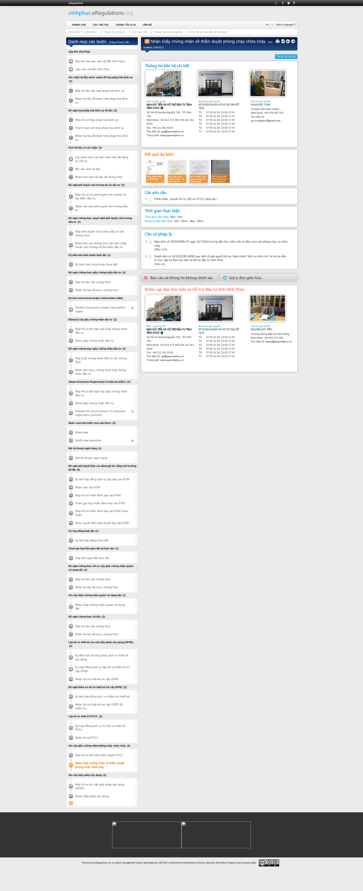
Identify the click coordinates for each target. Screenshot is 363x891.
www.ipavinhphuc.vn (172, 135)
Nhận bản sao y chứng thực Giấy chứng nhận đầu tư (100, 372)
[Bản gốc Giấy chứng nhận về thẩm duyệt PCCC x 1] (177, 171)
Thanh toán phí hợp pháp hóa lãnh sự (99, 128)
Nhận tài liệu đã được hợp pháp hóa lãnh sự (101, 137)
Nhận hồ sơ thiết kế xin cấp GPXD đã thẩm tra (99, 706)
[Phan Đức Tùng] (267, 83)
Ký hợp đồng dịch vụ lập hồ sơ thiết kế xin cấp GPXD (102, 669)
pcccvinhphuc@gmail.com (265, 120)
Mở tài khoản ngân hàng (91, 458)
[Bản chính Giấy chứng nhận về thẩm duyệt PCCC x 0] (199, 171)
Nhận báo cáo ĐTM (87, 487)
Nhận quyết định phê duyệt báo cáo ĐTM (102, 523)
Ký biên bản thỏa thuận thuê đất (96, 264)
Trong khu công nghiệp (168, 32)
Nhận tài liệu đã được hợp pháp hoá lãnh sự (101, 100)
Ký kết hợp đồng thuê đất (91, 540)
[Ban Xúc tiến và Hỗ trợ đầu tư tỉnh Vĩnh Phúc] (163, 83)
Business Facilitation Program (221, 862)
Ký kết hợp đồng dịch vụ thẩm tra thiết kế (102, 696)
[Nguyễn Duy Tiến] (267, 308)
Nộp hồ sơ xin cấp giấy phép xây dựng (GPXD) (99, 786)
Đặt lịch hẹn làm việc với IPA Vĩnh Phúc (100, 61)
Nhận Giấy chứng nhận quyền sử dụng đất (100, 606)
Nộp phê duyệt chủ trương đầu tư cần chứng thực (99, 233)
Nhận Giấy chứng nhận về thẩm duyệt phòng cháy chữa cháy (99, 765)
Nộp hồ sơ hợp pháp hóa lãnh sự (96, 120)
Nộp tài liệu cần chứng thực (92, 282)
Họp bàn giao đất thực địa (92, 558)
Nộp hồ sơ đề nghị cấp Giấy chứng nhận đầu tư (101, 330)
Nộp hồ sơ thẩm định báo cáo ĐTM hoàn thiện (101, 513)
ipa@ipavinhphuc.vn (172, 131)
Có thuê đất (140, 32)
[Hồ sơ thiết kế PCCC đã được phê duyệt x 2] (220, 171)
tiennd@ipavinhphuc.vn (278, 341)
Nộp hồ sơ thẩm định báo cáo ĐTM (98, 495)
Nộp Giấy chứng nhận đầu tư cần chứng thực (101, 360)
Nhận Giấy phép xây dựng (92, 796)
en (267, 24)
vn (273, 24)
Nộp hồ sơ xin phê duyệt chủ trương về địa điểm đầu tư (100, 196)
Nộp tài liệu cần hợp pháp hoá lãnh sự (99, 91)
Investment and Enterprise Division (187, 862)
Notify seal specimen (88, 440)
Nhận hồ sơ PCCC (86, 737)
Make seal (81, 432)
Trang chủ (79, 25)
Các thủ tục (101, 25)
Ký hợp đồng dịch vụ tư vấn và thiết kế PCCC (100, 728)
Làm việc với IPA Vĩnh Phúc (92, 69)
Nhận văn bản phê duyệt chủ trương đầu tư (101, 208)
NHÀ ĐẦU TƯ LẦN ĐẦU (82, 32)
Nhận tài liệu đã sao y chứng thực (96, 290)
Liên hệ (147, 25)
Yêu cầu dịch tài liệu (87, 169)
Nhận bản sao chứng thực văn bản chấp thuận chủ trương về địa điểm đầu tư (100, 245)
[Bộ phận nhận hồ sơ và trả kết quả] (215, 83)
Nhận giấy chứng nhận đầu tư (94, 340)
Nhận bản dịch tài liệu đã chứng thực (98, 177)
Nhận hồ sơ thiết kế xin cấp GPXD (97, 679)
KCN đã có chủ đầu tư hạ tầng (208, 32)
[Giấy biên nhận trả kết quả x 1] (155, 171)
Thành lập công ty (115, 32)
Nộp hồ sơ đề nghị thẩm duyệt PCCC (99, 755)
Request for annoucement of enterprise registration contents (100, 413)
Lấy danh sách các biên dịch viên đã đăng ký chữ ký (101, 159)
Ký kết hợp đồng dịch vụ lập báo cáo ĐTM (102, 479)
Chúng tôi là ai (126, 25)
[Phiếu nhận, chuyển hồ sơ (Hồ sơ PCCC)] (150, 199)
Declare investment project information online (100, 309)
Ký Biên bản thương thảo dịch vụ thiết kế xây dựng (101, 657)
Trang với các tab (286, 56)
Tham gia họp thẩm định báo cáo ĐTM (100, 503)
